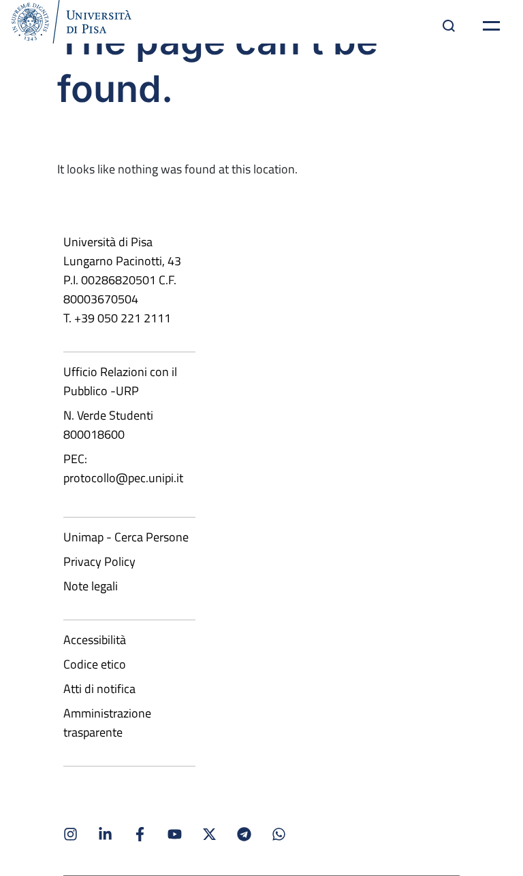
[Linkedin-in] (105, 834)
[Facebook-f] (140, 834)
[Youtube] (175, 834)
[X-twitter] (209, 834)
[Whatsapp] (279, 834)
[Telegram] (244, 834)
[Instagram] (70, 834)
